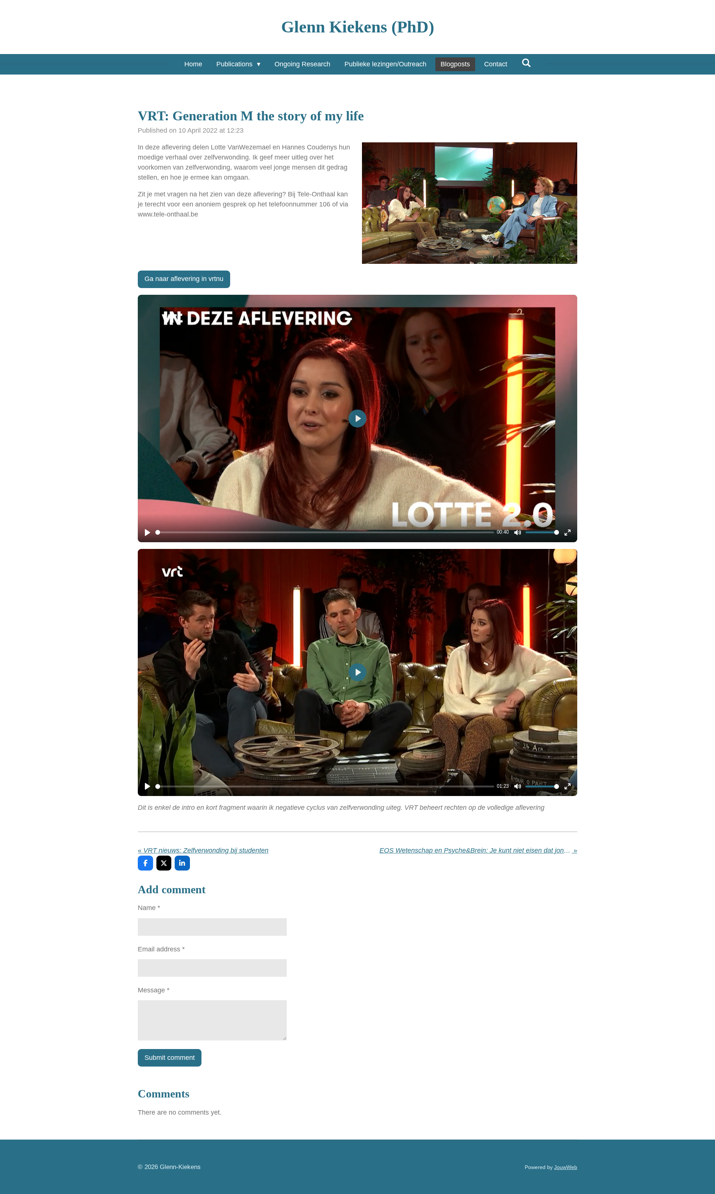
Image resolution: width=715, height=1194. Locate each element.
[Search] (526, 63)
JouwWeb (565, 1167)
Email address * (161, 949)
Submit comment (169, 1057)
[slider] (324, 532)
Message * (153, 990)
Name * (149, 908)
